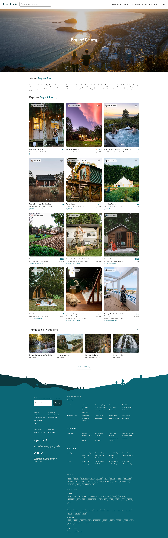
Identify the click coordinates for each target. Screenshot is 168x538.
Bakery (111, 520)
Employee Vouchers (39, 432)
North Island (70, 433)
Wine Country (113, 458)
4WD (105, 499)
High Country (112, 407)
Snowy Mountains (114, 418)
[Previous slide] (133, 329)
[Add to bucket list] (52, 337)
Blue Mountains (86, 415)
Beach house (84, 478)
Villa (77, 481)
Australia (70, 400)
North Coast (85, 418)
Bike (85, 496)
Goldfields (125, 405)
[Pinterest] (42, 453)
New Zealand (71, 428)
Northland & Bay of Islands (88, 435)
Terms (51, 458)
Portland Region (86, 463)
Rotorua (97, 435)
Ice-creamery (79, 523)
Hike (75, 496)
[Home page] (11, 4)
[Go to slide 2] (85, 144)
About (126, 4)
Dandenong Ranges (100, 405)
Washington (70, 453)
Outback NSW (99, 418)
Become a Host (147, 4)
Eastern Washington (114, 453)
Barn (82, 481)
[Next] (62, 124)
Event (75, 531)
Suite (94, 481)
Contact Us (51, 432)
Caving (117, 499)
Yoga (100, 499)
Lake (108, 510)
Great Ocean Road (100, 407)
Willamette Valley (127, 463)
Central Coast (99, 415)
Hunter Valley (126, 415)
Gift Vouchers (135, 4)
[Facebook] (38, 453)
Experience (92, 496)
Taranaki (84, 438)
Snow (83, 499)
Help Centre (51, 429)
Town (69, 531)
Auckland (84, 433)
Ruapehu (111, 435)
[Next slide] (137, 329)
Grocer (126, 520)
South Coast (125, 418)
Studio (119, 478)
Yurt (93, 484)
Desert (84, 513)
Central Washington (87, 453)
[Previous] (31, 124)
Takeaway (118, 520)
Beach (69, 510)
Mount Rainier (85, 455)
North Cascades (99, 455)
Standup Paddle (92, 499)
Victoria (69, 405)
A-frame (115, 481)
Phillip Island (125, 409)
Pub (89, 520)
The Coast (84, 458)
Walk (69, 496)
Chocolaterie (88, 523)
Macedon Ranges (127, 407)
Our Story (36, 415)
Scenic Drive (122, 496)
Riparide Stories (38, 420)
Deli (131, 520)
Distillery (70, 523)
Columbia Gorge (100, 453)
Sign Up (156, 4)
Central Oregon (99, 461)
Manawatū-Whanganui (128, 433)
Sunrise (70, 513)
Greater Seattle (126, 453)
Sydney (84, 420)
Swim (80, 496)
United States (71, 448)
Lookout (96, 510)
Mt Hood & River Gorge (115, 461)
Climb (111, 499)
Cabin (91, 478)
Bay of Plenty (99, 433)
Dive (123, 499)
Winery (75, 520)
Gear (81, 531)
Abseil (69, 502)
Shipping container (124, 481)
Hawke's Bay (112, 433)
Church (78, 484)
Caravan (100, 481)
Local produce (96, 520)
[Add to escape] (61, 105)
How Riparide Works (39, 417)
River (102, 510)
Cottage (76, 478)
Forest (83, 510)
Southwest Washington (128, 455)
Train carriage (86, 484)
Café (69, 520)
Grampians (85, 407)
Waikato (84, 440)
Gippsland (111, 405)
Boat (78, 499)
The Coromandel (113, 438)
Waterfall (76, 510)
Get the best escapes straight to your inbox (47, 398)
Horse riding (71, 499)
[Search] (35, 4)
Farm (106, 478)
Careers (36, 423)
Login (163, 4)
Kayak (114, 496)
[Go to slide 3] (49, 144)
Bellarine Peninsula (87, 405)
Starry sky (120, 510)
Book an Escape (117, 4)
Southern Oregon (113, 463)
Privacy (56, 458)
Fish (103, 496)
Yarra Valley (85, 412)
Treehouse (70, 484)
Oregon (69, 461)
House (69, 478)
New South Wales (72, 415)
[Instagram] (35, 453)
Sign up (57, 403)
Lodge (88, 481)
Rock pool (77, 513)
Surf (99, 496)
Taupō (97, 438)
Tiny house (99, 478)
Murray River (112, 409)
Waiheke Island (126, 438)
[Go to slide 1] (46, 144)
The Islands (98, 458)
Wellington (112, 440)
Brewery (105, 520)
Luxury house (127, 478)
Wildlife (89, 510)
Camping (107, 481)
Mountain (128, 510)
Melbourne (84, 409)
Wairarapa (98, 440)
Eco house (70, 481)
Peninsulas (112, 455)
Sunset (113, 510)
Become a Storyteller (54, 415)
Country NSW (113, 415)
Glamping (112, 478)
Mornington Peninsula (101, 409)
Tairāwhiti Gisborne (127, 435)
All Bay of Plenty (84, 367)
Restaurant (83, 520)
